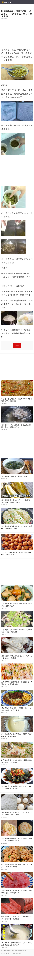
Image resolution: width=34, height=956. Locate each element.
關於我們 (3, 953)
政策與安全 (9, 953)
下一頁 (17, 345)
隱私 (17, 953)
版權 (20, 953)
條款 (14, 953)
